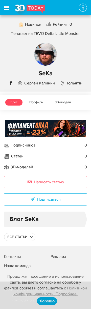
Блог (13, 102)
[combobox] (19, 237)
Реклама (15, 131)
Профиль (36, 102)
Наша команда (17, 265)
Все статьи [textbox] (17, 237)
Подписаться (49, 199)
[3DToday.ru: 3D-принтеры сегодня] (30, 10)
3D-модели (63, 102)
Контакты (12, 256)
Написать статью (49, 182)
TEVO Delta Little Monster (56, 33)
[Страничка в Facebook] (11, 83)
